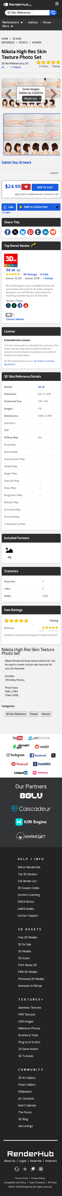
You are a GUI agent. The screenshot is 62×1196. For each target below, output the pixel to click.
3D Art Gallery (26, 1077)
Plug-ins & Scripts (29, 1042)
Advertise (36, 1161)
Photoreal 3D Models (31, 979)
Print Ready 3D (27, 965)
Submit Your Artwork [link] (16, 162)
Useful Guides (26, 908)
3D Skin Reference (16, 714)
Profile (44, 274)
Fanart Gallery (26, 1084)
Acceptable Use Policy (15, 1182)
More (5, 26)
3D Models (24, 951)
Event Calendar (27, 1105)
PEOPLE (23, 42)
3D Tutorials (25, 1056)
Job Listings (25, 1126)
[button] (57, 4)
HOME (5, 38)
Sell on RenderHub (29, 867)
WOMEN (36, 42)
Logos (23, 1161)
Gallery (33, 22)
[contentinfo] (20, 12)
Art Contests (26, 1098)
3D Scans (23, 958)
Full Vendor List (27, 881)
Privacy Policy (38, 1178)
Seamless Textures (29, 1007)
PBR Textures (26, 1014)
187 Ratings (30, 274)
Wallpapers (25, 1091)
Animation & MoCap (30, 985)
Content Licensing (29, 894)
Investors (51, 1161)
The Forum (25, 1112)
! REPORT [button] (54, 173)
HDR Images (25, 1021)
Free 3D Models (27, 937)
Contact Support (28, 915)
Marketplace (10, 22)
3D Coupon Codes (28, 888)
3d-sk (10, 270)
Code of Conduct (37, 1182)
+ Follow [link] (48, 278)
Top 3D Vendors (27, 874)
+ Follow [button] (15, 67)
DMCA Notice (26, 901)
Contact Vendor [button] (15, 319)
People (34, 714)
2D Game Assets (28, 1049)
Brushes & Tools (28, 1035)
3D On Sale (24, 944)
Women (46, 714)
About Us (9, 1161)
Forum (47, 22)
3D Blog (23, 1119)
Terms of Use (21, 1178)
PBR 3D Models (27, 972)
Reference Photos (29, 1028)
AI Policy (52, 1182)
